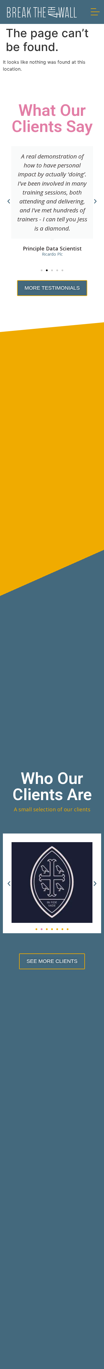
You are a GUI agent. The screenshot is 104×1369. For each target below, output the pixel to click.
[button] (41, 270)
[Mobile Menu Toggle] (95, 12)
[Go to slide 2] (41, 929)
